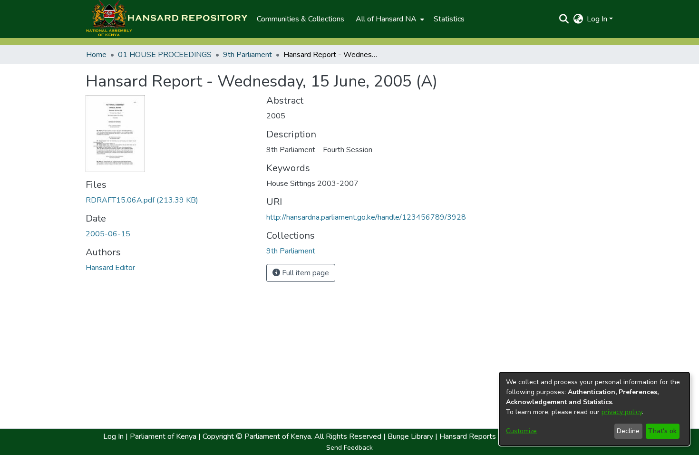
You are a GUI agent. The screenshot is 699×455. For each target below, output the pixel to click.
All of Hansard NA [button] (386, 19)
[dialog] (594, 408)
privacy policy (622, 411)
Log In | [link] (115, 436)
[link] (142, 200)
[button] (166, 19)
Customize (521, 431)
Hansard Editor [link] (110, 267)
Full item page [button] (304, 273)
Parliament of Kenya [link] (162, 436)
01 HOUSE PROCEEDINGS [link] (165, 54)
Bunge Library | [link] (412, 436)
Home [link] (96, 54)
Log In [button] (598, 19)
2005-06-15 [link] (108, 234)
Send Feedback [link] (349, 447)
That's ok (662, 431)
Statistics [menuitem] (449, 19)
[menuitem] (389, 19)
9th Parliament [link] (247, 54)
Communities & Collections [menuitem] (300, 19)
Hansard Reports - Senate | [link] (484, 436)
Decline (628, 431)
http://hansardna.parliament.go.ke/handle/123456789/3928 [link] (366, 217)
